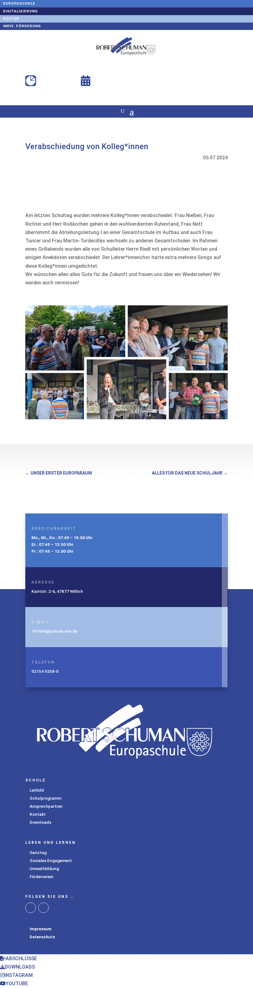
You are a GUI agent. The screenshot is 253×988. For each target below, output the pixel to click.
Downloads (40, 822)
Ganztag (38, 852)
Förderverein (41, 876)
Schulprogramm (45, 798)
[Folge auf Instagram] (30, 907)
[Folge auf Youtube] (43, 907)
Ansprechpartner (46, 806)
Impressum (41, 928)
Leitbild (37, 790)
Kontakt (38, 814)
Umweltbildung (44, 868)
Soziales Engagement (51, 860)
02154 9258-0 (45, 671)
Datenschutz (42, 936)
